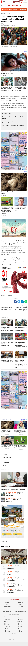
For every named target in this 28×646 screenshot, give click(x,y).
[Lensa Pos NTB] (14, 5)
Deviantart (8, 626)
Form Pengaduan (7, 611)
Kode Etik (20, 602)
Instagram (8, 624)
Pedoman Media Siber (20, 611)
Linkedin (21, 624)
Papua (4, 465)
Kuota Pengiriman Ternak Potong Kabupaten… (13, 489)
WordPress (21, 621)
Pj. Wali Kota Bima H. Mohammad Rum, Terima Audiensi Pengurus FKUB (7, 360)
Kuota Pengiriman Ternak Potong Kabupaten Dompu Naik (7, 329)
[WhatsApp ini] (25, 301)
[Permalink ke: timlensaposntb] (2, 24)
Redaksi (20, 604)
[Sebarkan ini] (15, 301)
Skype (8, 628)
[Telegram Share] (22, 301)
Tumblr (21, 619)
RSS (15, 633)
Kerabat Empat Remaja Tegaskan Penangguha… (16, 585)
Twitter (21, 617)
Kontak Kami (20, 609)
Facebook (8, 617)
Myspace (21, 626)
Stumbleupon (8, 621)
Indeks (7, 602)
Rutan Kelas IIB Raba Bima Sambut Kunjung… (15, 500)
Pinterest (8, 619)
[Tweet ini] (18, 301)
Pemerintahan (12, 492)
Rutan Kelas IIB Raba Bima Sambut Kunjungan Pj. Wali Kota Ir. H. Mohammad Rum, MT (7, 343)
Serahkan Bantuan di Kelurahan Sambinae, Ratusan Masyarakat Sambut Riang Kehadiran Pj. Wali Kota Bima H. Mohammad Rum (21, 344)
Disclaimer (20, 606)
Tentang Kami (7, 609)
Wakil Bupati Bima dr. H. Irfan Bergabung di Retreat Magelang (21, 329)
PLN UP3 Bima (6, 462)
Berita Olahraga (7, 457)
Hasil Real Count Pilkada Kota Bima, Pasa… (16, 573)
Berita (2, 488)
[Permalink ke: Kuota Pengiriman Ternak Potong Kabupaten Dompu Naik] (7, 322)
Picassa (8, 631)
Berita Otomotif (7, 460)
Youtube (21, 628)
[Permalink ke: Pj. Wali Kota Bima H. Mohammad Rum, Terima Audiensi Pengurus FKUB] (7, 354)
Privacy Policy (7, 606)
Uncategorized (12, 498)
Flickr (21, 631)
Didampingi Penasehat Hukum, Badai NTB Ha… (15, 579)
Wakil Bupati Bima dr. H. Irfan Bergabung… (13, 494)
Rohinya (3, 295)
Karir (7, 604)
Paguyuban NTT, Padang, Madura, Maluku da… (16, 567)
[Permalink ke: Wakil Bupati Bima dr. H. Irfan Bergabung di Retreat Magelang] (21, 322)
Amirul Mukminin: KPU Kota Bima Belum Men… (15, 591)
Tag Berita (9, 295)
